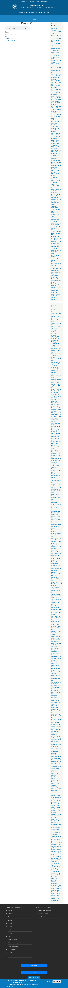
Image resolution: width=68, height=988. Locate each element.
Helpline (10, 930)
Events (10, 917)
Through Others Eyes (56, 721)
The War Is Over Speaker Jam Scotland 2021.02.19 (55, 220)
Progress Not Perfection (56, 545)
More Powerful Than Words (55, 892)
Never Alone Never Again (55, 863)
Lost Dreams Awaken (54, 445)
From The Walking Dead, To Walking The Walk (56, 689)
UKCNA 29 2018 (10, 34)
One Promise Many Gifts (55, 551)
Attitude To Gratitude (56, 539)
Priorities (54, 820)
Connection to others (56, 502)
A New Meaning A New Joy (56, 524)
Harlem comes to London (55, 297)
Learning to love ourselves (56, 761)
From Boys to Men (56, 277)
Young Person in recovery (56, 683)
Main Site (10, 910)
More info (10, 986)
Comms (10, 923)
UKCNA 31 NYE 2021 (56, 207)
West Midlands (41, 917)
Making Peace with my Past (56, 634)
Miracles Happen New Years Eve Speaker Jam (56, 130)
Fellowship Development (14, 943)
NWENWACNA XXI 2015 (56, 138)
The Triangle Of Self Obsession (56, 413)
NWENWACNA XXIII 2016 (56, 91)
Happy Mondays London (56, 160)
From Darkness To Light (55, 781)
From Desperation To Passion (56, 408)
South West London (43, 913)
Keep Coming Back (55, 517)
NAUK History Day (54, 179)
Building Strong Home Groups (55, 528)
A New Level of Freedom (55, 666)
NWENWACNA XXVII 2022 (56, 107)
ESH (57, 313)
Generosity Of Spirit (56, 897)
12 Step (10, 933)
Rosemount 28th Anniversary (56, 75)
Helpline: (22, 12)
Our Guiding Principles (54, 775)
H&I (57, 320)
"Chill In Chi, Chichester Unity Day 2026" (56, 291)
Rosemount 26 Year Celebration (55, 58)
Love (57, 898)
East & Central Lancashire (44, 910)
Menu (34, 20)
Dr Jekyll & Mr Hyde (55, 705)
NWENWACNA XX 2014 (56, 94)
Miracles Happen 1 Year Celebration (55, 236)
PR (56, 819)
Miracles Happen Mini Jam (56, 270)
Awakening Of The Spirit (56, 521)
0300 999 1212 (44, 12)
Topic (57, 599)
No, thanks (56, 981)
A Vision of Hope (54, 374)
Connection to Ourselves (56, 397)
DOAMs (57, 170)
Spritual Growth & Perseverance (55, 646)
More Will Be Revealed (55, 347)
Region (10, 952)
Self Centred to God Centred (56, 626)
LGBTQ (58, 578)
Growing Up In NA (11, 38)
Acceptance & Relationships (56, 749)
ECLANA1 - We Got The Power (56, 69)
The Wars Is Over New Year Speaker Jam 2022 (55, 123)
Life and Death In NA (55, 734)
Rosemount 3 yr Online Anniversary (56, 143)
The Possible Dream (54, 260)
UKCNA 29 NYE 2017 (55, 256)
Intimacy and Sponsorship (55, 567)
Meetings (10, 913)
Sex (55, 887)
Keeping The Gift (56, 401)
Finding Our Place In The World (56, 739)
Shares (10, 926)
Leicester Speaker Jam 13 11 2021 (56, 214)
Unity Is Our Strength (56, 457)
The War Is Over (56, 771)
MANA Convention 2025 (54, 184)
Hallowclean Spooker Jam (56, 148)
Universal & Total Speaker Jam (56, 101)
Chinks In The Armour (56, 790)
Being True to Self (55, 785)
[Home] (14, 6)
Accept (49, 981)
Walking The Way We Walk (55, 829)
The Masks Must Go (55, 700)
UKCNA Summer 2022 (55, 118)
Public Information (12, 939)
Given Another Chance (56, 531)
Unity (56, 612)
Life (58, 895)
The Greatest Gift (55, 421)
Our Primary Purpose (55, 812)
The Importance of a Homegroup (56, 655)
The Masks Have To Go (55, 807)
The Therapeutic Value (56, 834)
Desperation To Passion (56, 475)
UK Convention (12, 949)
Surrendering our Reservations (56, 746)
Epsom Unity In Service (56, 240)
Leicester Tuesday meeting (54, 30)
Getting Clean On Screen (56, 847)
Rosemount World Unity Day (56, 190)
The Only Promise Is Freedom (56, 743)
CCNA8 (58, 233)
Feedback (34, 966)
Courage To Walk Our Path (54, 754)
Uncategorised (10, 40)
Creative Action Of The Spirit (55, 369)
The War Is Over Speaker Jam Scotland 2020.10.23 (55, 247)
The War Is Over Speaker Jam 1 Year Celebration (56, 203)
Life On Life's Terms (56, 418)
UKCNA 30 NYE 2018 (56, 224)
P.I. (59, 430)
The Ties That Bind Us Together (55, 394)
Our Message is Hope (54, 663)
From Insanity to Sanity (55, 709)
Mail (9, 936)
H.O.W (57, 538)
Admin (34, 972)
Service (56, 480)
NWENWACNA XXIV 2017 (56, 87)
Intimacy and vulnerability (55, 765)
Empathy (56, 797)
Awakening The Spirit (56, 778)
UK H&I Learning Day (56, 163)
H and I (10, 956)
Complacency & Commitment (56, 768)
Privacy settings (34, 977)
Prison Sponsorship (13, 946)
